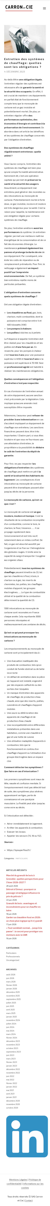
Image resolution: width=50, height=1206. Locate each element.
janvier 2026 (11, 988)
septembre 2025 (13, 999)
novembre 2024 (13, 1020)
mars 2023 (11, 1058)
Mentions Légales (18, 1179)
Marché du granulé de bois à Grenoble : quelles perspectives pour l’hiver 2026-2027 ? (24, 879)
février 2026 (11, 985)
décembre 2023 (13, 1041)
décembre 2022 (13, 1069)
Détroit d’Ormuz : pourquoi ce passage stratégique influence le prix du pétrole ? (23, 892)
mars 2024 (11, 1034)
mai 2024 (10, 1030)
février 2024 (11, 1037)
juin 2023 (10, 1055)
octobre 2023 (12, 1048)
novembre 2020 (13, 1104)
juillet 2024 (11, 1023)
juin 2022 (10, 1076)
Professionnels (13, 956)
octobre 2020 (12, 1107)
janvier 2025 (11, 1016)
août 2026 (10, 974)
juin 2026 (10, 978)
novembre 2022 (13, 1072)
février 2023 (11, 1062)
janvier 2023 (11, 1066)
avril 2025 (10, 1009)
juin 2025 (10, 1006)
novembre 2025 (13, 995)
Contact (29, 1200)
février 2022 (11, 1083)
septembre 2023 (13, 1051)
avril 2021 (10, 1093)
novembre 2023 (13, 1044)
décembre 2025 (13, 992)
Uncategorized (12, 960)
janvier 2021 (11, 1097)
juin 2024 (10, 1027)
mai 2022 (10, 1079)
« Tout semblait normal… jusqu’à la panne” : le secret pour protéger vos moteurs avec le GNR (24, 931)
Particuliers (22, 858)
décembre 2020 (13, 1101)
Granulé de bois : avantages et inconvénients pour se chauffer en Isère (23, 906)
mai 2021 (10, 1090)
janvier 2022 (11, 1086)
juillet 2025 (11, 1002)
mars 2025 (10, 1013)
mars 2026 (11, 981)
